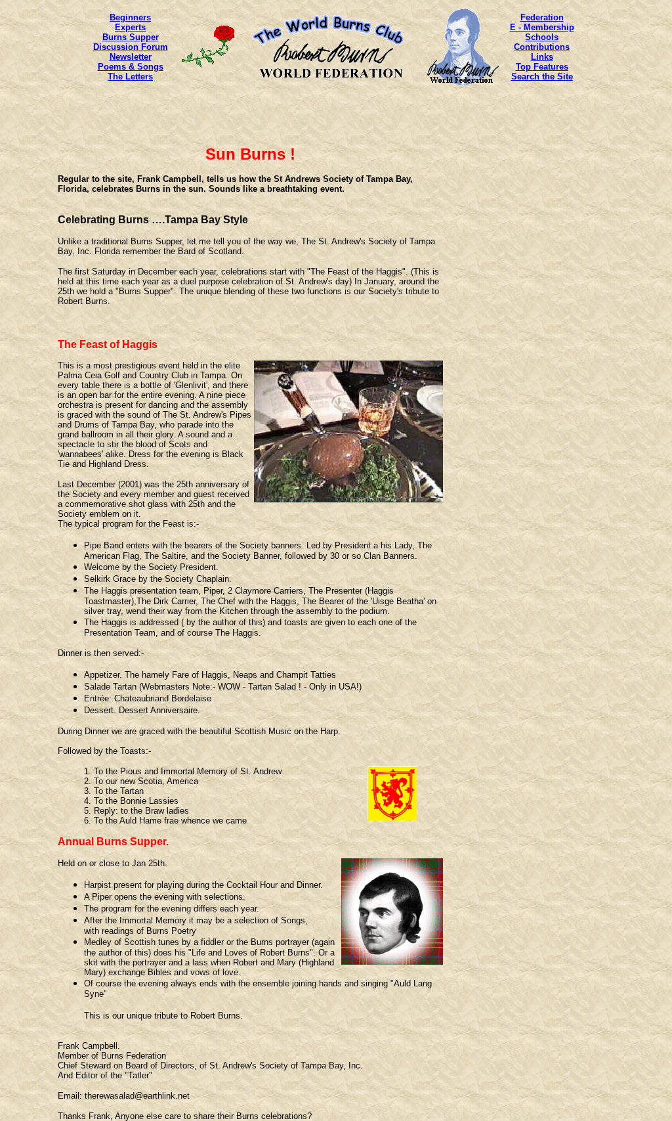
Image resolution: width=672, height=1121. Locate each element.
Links (542, 57)
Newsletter (131, 57)
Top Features (542, 67)
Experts (130, 27)
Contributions (542, 47)
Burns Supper (130, 37)
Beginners (130, 17)
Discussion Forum (130, 47)
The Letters (130, 76)
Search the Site (542, 76)
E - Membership (542, 27)
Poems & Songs (130, 67)
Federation (542, 17)
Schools (541, 37)
